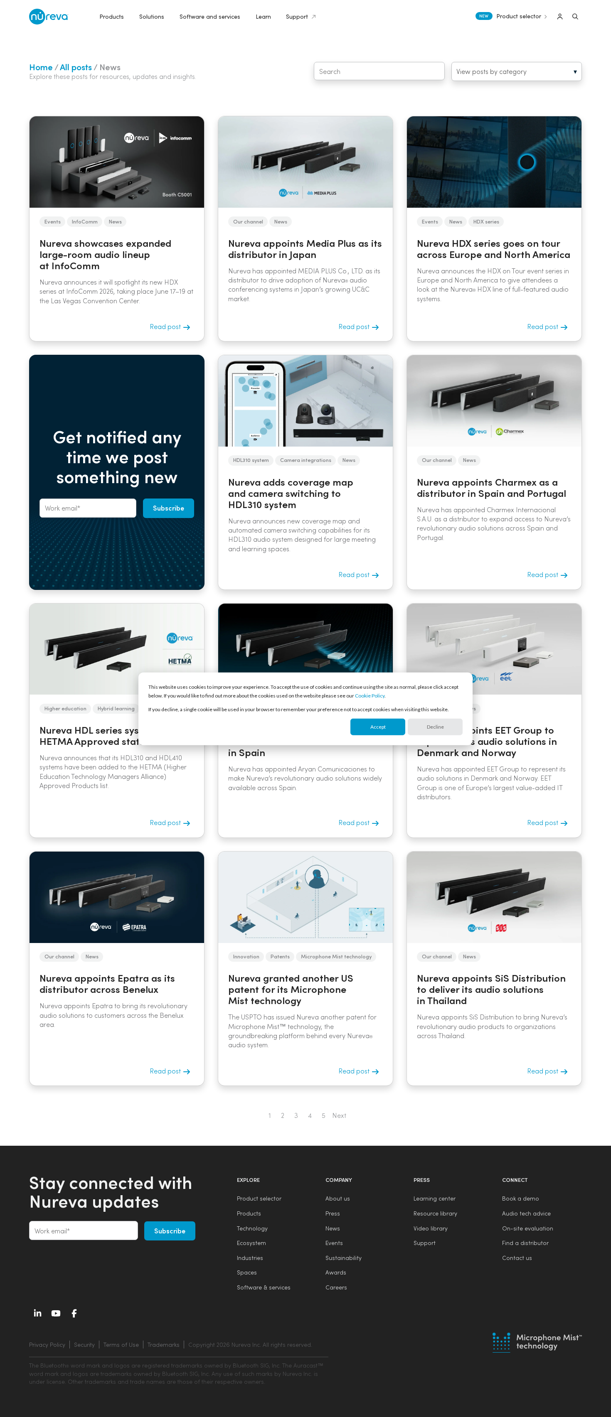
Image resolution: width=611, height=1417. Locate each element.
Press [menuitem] (332, 1213)
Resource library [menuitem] (435, 1213)
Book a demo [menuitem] (520, 1198)
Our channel (248, 221)
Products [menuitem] (249, 1213)
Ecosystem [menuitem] (251, 1243)
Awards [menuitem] (335, 1272)
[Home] (49, 17)
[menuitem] (249, 1345)
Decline (435, 727)
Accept (378, 727)
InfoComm (85, 221)
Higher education (65, 708)
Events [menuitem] (334, 1243)
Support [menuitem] (425, 1243)
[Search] (575, 16)
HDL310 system (251, 459)
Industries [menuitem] (250, 1258)
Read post (166, 326)
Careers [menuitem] (336, 1287)
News (115, 221)
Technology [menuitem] (252, 1228)
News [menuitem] (332, 1228)
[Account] (560, 16)
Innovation (246, 956)
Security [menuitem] (84, 1344)
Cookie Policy (369, 695)
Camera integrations (305, 459)
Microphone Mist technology (336, 956)
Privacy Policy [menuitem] (47, 1344)
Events (52, 221)
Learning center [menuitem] (435, 1198)
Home (41, 66)
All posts (76, 66)
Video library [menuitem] (431, 1228)
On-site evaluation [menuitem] (527, 1228)
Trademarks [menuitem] (164, 1344)
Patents (280, 956)
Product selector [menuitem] (259, 1198)
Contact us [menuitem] (517, 1258)
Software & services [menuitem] (264, 1287)
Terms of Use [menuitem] (121, 1344)
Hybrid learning (116, 708)
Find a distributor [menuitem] (525, 1243)
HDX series (486, 221)
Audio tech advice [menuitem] (526, 1213)
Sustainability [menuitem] (343, 1258)
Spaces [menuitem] (247, 1272)
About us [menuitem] (337, 1198)
